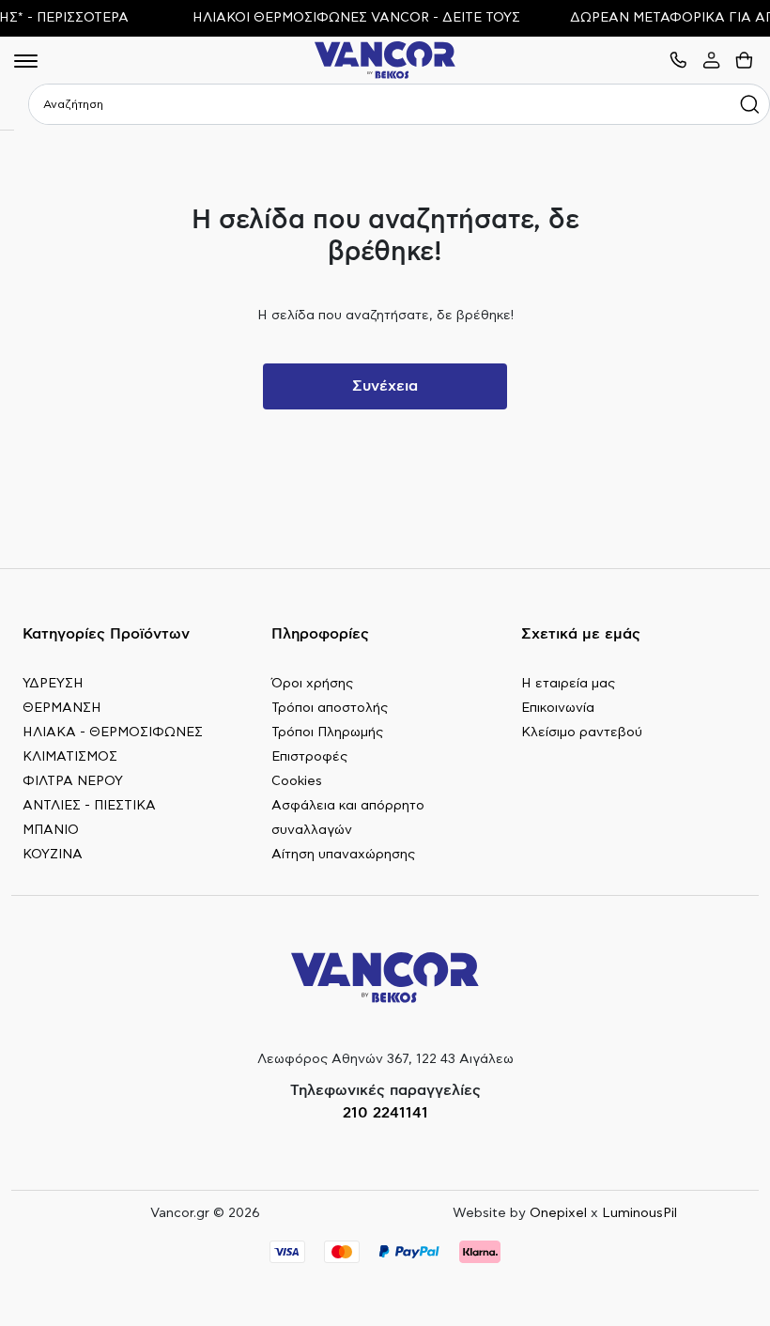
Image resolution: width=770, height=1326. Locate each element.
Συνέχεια (385, 385)
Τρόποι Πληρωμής (327, 732)
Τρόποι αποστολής (329, 708)
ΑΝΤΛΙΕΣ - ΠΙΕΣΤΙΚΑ (89, 805)
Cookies (296, 781)
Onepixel (558, 1213)
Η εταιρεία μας (568, 683)
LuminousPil (639, 1213)
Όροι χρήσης (312, 683)
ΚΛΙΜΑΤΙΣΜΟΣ (70, 756)
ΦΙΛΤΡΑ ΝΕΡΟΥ (73, 781)
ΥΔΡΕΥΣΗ (53, 683)
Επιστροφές (309, 756)
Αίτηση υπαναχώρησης (343, 854)
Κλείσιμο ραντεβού (581, 732)
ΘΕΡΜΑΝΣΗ (62, 708)
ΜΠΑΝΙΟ (51, 830)
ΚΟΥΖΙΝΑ (53, 854)
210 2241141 (385, 1112)
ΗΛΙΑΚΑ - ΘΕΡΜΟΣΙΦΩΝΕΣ (113, 732)
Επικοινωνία (557, 708)
